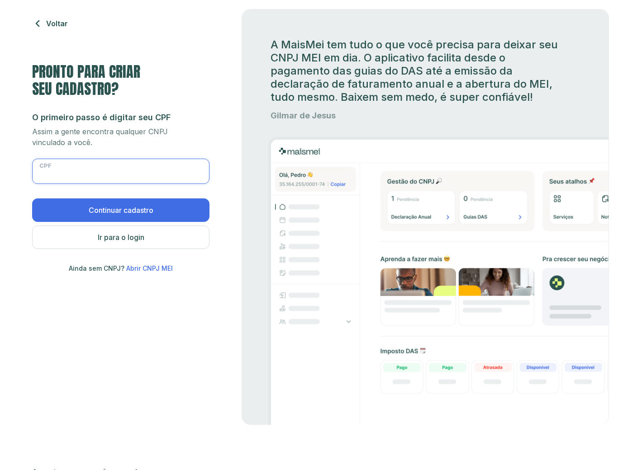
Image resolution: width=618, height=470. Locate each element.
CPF (45, 165)
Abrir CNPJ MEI (149, 268)
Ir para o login (121, 237)
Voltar (57, 23)
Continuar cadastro (121, 210)
